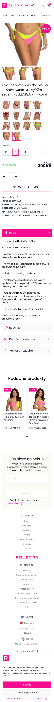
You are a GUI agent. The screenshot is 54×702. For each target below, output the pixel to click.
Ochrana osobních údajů (36, 698)
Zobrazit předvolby (27, 692)
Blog (27, 607)
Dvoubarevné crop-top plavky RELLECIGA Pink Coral (14, 416)
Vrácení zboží (27, 579)
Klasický (34, 15)
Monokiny (27, 525)
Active (27, 534)
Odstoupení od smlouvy (27, 575)
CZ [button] (32, 5)
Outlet (27, 548)
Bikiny (13, 15)
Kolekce (27, 530)
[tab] (27, 436)
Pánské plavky (27, 539)
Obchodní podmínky (27, 593)
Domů (4, 15)
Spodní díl (23, 15)
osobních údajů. (15, 503)
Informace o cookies (15, 698)
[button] (4, 5)
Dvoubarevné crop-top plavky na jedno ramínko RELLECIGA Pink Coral (39, 418)
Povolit (27, 684)
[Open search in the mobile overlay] (10, 5)
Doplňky (27, 544)
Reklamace (27, 584)
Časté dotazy (27, 589)
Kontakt (27, 570)
